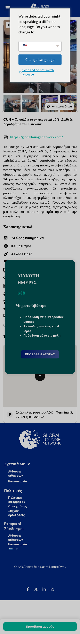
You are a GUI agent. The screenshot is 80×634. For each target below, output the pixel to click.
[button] (70, 103)
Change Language (40, 59)
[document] (40, 317)
